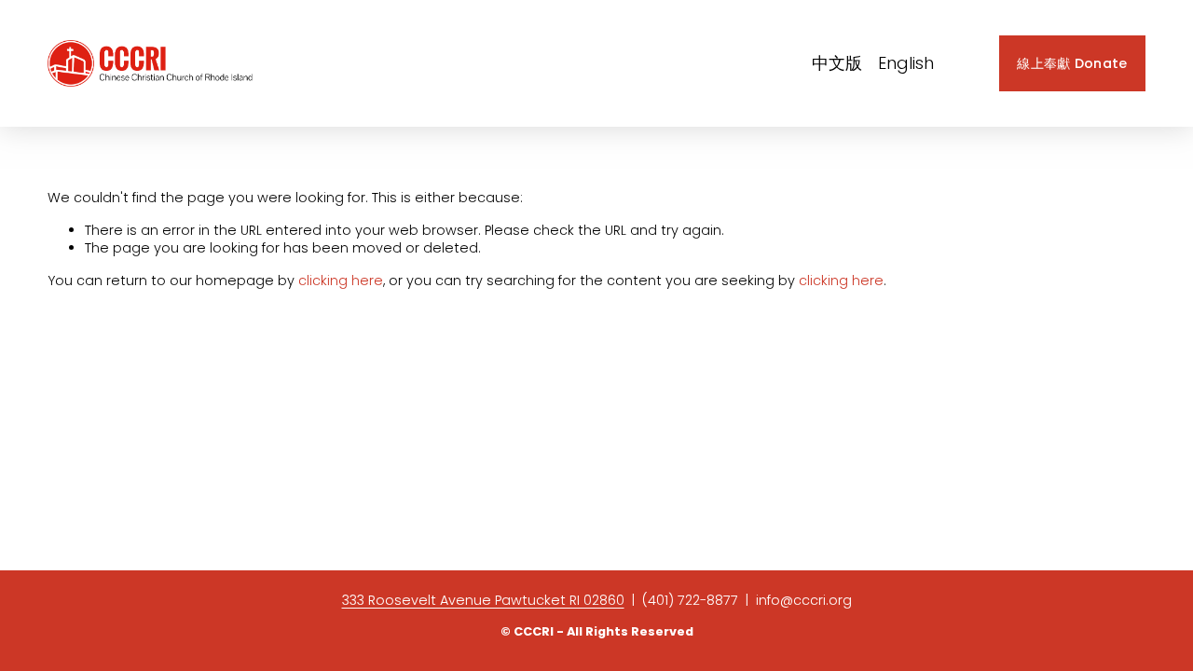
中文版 (837, 63)
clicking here (340, 280)
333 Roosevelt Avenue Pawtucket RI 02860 (483, 600)
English (906, 63)
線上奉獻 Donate (1072, 63)
